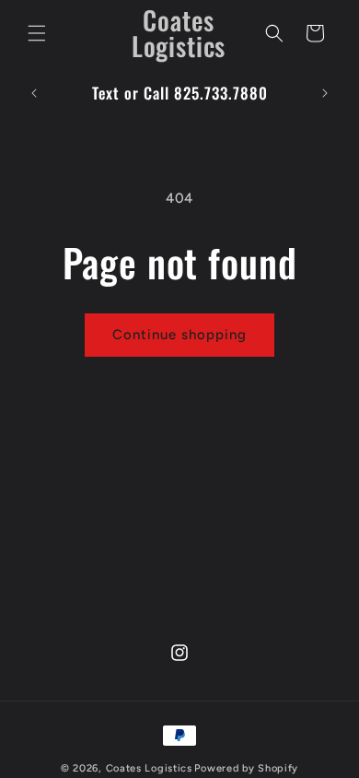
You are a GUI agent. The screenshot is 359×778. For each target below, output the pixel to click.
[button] (37, 33)
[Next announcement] (325, 93)
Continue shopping (179, 334)
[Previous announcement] (34, 93)
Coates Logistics (149, 768)
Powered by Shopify (246, 768)
